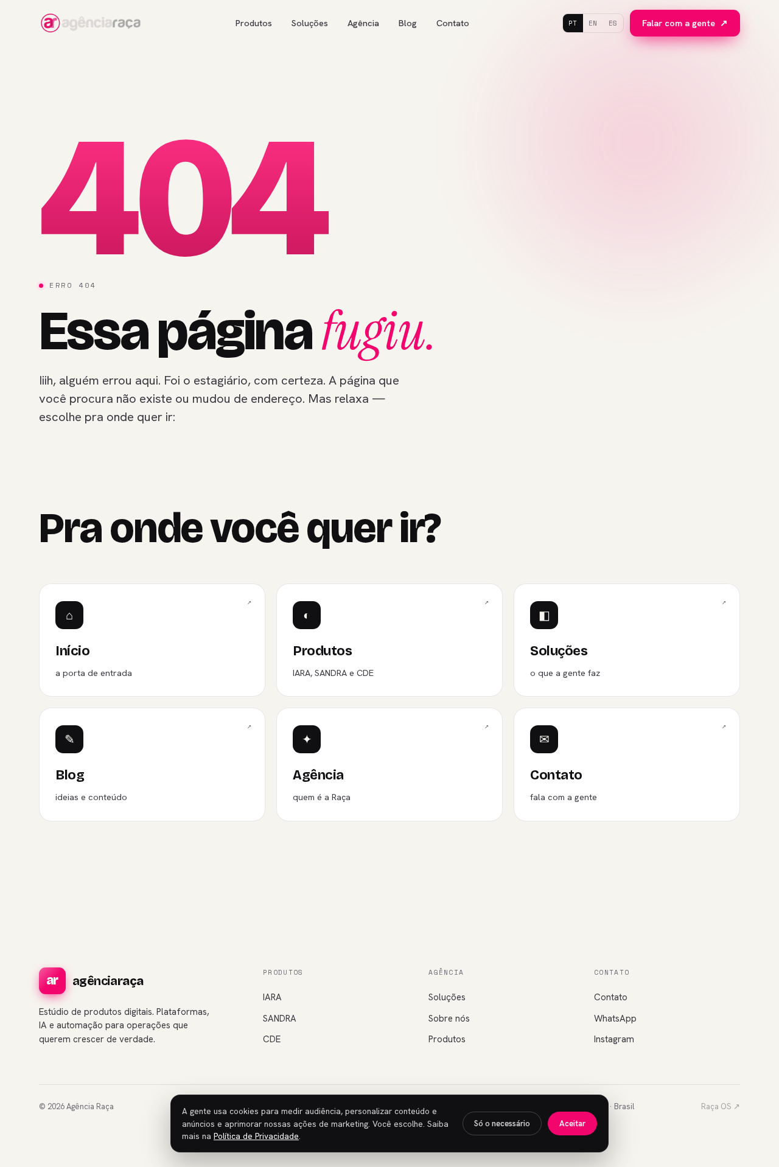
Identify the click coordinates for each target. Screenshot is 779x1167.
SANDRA (279, 1018)
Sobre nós (449, 1018)
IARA (272, 997)
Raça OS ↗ (720, 1106)
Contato (452, 23)
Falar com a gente (685, 23)
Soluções (310, 23)
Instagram (614, 1039)
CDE (272, 1039)
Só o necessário (502, 1123)
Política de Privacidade (256, 1135)
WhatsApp (615, 1018)
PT (573, 23)
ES (613, 23)
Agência (363, 23)
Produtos (254, 23)
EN (593, 23)
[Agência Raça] (90, 23)
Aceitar (572, 1123)
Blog (408, 23)
